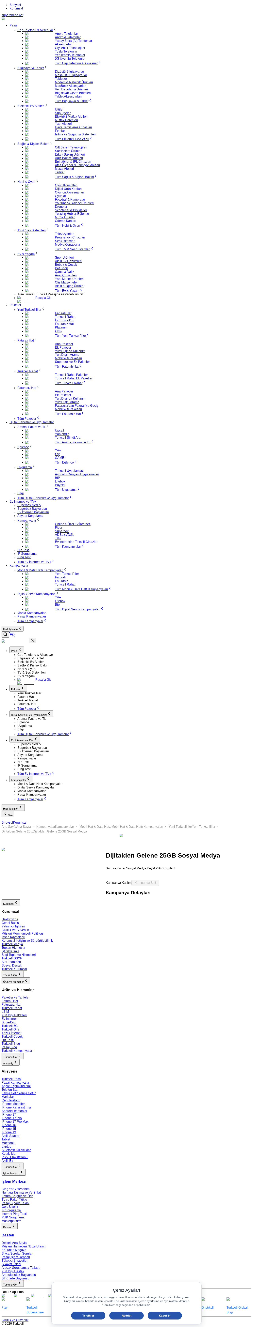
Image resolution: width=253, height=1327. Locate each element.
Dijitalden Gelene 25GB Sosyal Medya (60, 831)
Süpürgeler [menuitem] (63, 113)
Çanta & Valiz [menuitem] (64, 271)
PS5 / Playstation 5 (15, 1157)
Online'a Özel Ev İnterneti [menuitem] (73, 524)
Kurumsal (16, 8)
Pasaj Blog (9, 1047)
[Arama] (5, 635)
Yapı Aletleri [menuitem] (63, 123)
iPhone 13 (9, 1132)
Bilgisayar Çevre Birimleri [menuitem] (73, 93)
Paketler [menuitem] (15, 305)
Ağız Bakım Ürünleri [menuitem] (69, 158)
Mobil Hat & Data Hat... (95, 826)
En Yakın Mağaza (14, 1250)
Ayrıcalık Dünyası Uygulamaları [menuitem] (77, 474)
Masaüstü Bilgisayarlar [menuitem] (71, 75)
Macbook (8, 1143)
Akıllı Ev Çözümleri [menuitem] (68, 261)
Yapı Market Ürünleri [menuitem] (69, 279)
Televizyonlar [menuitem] (64, 234)
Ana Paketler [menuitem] (64, 344)
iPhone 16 (9, 1125)
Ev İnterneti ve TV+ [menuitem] (22, 501)
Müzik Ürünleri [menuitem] (65, 217)
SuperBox (9, 1022)
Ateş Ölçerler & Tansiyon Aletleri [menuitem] (77, 165)
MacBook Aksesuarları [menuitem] (70, 85)
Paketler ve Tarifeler (15, 997)
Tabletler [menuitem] (61, 78)
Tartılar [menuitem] (59, 172)
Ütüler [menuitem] (59, 109)
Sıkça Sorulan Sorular (17, 1253)
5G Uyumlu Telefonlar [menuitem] (70, 58)
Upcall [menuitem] (59, 430)
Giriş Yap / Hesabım (15, 1189)
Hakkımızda (10, 919)
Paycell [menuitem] (60, 485)
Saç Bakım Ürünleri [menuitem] (68, 151)
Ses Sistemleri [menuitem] (65, 241)
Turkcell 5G (10, 1026)
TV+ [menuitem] (58, 450)
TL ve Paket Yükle (14, 1199)
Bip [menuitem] (57, 604)
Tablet (6, 1139)
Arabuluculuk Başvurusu (19, 1274)
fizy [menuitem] (57, 454)
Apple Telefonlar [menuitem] (66, 33)
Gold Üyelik (10, 1206)
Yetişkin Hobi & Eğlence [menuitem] (72, 213)
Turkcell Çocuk (12, 1036)
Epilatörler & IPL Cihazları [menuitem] (73, 161)
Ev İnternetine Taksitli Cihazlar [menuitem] (76, 541)
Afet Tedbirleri (11, 962)
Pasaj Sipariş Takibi (15, 1203)
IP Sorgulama (11, 1210)
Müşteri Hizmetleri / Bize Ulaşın (23, 1246)
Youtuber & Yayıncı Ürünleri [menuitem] (74, 203)
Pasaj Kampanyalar (15, 1082)
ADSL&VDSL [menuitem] (64, 534)
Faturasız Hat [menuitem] (64, 324)
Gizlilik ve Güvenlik (15, 1320)
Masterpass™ (11, 1221)
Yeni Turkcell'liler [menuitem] (67, 573)
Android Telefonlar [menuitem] (68, 37)
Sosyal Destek (12, 965)
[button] (134, 655)
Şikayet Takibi (11, 1264)
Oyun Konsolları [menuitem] (66, 185)
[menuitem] (37, 30)
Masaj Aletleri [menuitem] (64, 168)
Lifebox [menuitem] (60, 481)
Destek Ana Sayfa (14, 1242)
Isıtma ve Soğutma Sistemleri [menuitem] (75, 134)
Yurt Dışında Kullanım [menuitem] (70, 351)
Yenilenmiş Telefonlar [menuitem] (70, 55)
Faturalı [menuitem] (60, 577)
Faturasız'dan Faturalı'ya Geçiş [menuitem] (76, 405)
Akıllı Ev (7, 1160)
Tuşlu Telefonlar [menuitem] (66, 51)
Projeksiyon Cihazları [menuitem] (70, 237)
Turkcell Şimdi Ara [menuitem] (67, 437)
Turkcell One (10, 1029)
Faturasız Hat (11, 1004)
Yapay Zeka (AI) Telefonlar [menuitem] (73, 40)
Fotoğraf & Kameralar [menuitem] (70, 199)
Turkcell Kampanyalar (17, 1050)
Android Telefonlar (14, 1111)
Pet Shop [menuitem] (61, 268)
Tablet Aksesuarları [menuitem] (68, 96)
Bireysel (15, 5)
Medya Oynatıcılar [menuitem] (67, 244)
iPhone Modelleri (13, 1104)
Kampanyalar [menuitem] (18, 565)
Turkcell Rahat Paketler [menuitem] (71, 374)
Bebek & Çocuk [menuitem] (66, 264)
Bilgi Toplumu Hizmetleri (19, 954)
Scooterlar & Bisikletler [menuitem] (71, 210)
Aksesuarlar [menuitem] (63, 44)
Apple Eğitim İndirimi (16, 1086)
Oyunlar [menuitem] (60, 196)
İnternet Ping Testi (14, 1213)
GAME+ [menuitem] (60, 457)
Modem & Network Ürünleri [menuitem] (74, 82)
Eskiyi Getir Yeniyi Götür (19, 1093)
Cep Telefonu (11, 1100)
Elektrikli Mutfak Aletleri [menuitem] (71, 116)
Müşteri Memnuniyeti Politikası (23, 933)
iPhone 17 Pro (12, 1118)
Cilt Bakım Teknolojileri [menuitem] (71, 147)
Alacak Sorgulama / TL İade (21, 1267)
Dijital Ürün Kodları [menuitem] (68, 189)
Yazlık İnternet (11, 1033)
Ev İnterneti (9, 1018)
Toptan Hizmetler (13, 947)
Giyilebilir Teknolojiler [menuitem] (70, 48)
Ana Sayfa (9, 826)
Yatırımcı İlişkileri (13, 926)
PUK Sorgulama (13, 1217)
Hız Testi (8, 1040)
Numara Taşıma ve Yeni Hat (21, 1192)
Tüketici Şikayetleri (15, 1260)
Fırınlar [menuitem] (60, 130)
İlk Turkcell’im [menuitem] (64, 320)
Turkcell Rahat (12, 1008)
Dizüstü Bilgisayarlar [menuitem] (69, 71)
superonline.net (12, 15)
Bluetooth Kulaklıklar (16, 1150)
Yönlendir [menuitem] (62, 434)
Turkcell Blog (11, 1043)
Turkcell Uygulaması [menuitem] (69, 470)
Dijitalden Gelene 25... (17, 831)
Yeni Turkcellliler (180, 826)
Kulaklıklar (9, 1153)
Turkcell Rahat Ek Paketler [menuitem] (73, 378)
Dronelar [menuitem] (61, 206)
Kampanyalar (45, 826)
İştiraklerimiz (10, 951)
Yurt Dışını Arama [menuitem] (67, 354)
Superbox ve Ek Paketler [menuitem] (72, 361)
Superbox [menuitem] (62, 531)
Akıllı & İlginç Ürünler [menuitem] (69, 286)
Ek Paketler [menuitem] (63, 347)
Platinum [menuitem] (61, 327)
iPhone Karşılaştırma (16, 1107)
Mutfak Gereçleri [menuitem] (66, 120)
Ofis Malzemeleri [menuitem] (66, 282)
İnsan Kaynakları (13, 937)
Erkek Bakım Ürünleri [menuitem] (70, 154)
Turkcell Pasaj (12, 1079)
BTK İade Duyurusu (15, 1278)
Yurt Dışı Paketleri (14, 1015)
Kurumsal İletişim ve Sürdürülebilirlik (27, 940)
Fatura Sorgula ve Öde (17, 1196)
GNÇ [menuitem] (58, 331)
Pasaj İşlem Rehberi (16, 1257)
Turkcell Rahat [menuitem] (65, 316)
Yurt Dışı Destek (13, 1271)
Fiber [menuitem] (58, 527)
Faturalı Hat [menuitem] (63, 313)
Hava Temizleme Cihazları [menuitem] (73, 127)
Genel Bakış (10, 922)
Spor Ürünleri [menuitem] (64, 257)
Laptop (6, 1146)
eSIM (5, 1011)
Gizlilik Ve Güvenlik (15, 930)
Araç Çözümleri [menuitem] (66, 275)
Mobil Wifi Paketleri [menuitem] (68, 358)
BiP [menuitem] (57, 478)
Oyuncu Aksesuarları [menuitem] (69, 192)
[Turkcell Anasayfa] (13, 18)
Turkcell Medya (12, 944)
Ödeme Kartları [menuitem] (65, 220)
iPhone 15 (9, 1128)
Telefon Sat (9, 1089)
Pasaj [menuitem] (13, 25)
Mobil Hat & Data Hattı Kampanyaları (137, 826)
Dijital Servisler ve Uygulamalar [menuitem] (31, 422)
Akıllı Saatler (10, 1135)
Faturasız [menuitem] (61, 581)
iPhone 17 (9, 1114)
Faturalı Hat (10, 1001)
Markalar (8, 1096)
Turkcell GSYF (12, 958)
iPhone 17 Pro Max (15, 1121)
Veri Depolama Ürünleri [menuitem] (71, 89)
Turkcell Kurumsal (14, 969)
